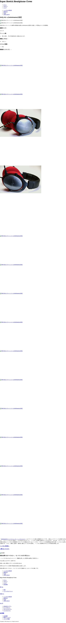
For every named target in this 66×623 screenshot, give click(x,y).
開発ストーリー (7, 617)
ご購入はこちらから (4, 548)
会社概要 (5, 616)
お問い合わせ (6, 14)
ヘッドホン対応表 (7, 10)
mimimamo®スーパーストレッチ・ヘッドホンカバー (13, 539)
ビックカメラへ (7, 610)
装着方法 (5, 11)
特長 (4, 589)
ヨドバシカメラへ (7, 609)
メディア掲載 (6, 619)
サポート (5, 6)
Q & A (4, 13)
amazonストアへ (7, 606)
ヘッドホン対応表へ (4, 546)
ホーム (5, 4)
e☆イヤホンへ (6, 607)
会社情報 (5, 584)
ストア (5, 7)
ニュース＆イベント (8, 591)
